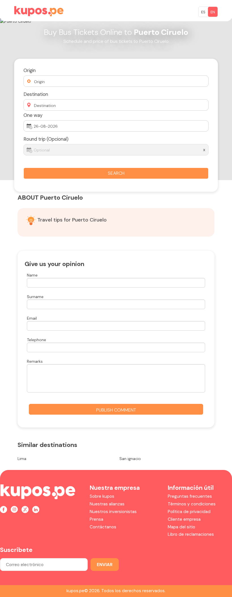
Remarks (35, 361)
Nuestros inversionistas (113, 511)
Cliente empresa (184, 519)
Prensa (96, 519)
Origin (29, 70)
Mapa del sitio (181, 527)
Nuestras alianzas (107, 504)
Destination (35, 94)
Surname (35, 296)
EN (212, 12)
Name (32, 275)
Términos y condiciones (192, 504)
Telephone (36, 339)
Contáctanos (103, 527)
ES (203, 12)
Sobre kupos (102, 496)
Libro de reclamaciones (191, 534)
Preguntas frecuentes (190, 496)
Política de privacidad (189, 511)
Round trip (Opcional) (45, 139)
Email (32, 318)
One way (32, 115)
